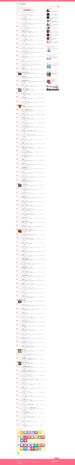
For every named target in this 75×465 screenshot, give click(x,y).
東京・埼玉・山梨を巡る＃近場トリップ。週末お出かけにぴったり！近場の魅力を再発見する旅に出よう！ (54, 57)
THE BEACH (24, 26)
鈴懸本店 (23, 163)
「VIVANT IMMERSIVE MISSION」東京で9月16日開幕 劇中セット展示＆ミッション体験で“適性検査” (54, 18)
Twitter (16, 463)
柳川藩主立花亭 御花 (25, 72)
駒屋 (22, 84)
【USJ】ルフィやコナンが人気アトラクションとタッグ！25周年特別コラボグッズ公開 (54, 29)
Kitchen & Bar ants (25, 155)
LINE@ (21, 463)
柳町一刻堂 (23, 349)
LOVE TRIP (24, 192)
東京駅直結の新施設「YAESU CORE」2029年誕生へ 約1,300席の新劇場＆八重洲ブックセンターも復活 (54, 22)
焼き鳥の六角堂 (24, 320)
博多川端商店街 (24, 167)
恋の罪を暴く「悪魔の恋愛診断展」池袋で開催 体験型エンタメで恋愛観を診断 (54, 15)
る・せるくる (24, 391)
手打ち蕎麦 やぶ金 (25, 399)
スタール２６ (24, 43)
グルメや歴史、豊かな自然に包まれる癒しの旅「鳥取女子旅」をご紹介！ (54, 65)
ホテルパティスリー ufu (26, 287)
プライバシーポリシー (28, 461)
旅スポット (49, 6)
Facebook (17, 463)
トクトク (23, 22)
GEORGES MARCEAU (25, 126)
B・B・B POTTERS (25, 39)
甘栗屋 (23, 142)
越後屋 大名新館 (24, 221)
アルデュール (24, 101)
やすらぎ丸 (23, 233)
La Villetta (24, 188)
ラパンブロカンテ (25, 14)
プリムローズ (24, 424)
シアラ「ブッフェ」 (25, 395)
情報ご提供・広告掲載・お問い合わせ (38, 461)
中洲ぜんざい (24, 225)
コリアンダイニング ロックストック (27, 378)
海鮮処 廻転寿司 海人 (25, 80)
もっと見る (58, 77)
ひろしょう (23, 420)
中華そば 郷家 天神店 (25, 51)
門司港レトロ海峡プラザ (25, 362)
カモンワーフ (24, 55)
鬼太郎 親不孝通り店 (25, 275)
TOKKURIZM (24, 18)
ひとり (22, 453)
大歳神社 (23, 254)
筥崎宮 (23, 113)
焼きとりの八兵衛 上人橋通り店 (27, 229)
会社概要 (21, 461)
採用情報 (32, 461)
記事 (47, 6)
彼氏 (25, 453)
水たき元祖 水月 (24, 341)
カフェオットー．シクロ (25, 316)
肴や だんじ (24, 262)
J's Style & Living (24, 217)
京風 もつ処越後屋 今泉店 (26, 109)
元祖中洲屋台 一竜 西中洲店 (26, 370)
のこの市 (23, 403)
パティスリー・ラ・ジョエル (26, 134)
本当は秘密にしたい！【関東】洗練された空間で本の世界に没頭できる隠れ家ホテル (54, 42)
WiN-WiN (23, 246)
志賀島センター (24, 279)
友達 (28, 453)
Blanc (23, 171)
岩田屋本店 (23, 196)
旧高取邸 (23, 105)
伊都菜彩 (23, 250)
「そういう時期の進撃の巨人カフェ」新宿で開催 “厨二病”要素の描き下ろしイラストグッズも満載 (54, 39)
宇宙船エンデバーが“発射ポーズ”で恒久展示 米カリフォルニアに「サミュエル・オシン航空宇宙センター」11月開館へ (54, 32)
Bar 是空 (23, 312)
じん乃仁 (23, 304)
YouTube (20, 463)
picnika (23, 291)
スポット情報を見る (24, 29)
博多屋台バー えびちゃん (26, 283)
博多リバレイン (24, 337)
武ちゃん (23, 200)
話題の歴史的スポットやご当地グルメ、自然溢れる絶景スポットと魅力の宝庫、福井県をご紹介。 (54, 74)
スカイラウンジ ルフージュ (26, 47)
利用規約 (24, 461)
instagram (19, 463)
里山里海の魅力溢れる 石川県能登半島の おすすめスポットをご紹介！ (54, 81)
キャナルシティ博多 (25, 374)
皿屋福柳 (23, 68)
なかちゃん (23, 333)
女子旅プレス (17, 6)
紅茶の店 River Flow (25, 345)
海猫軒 (23, 159)
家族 (32, 453)
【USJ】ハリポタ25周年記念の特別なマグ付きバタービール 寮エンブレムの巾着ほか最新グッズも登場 (54, 25)
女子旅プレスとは (18, 461)
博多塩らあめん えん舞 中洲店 (27, 130)
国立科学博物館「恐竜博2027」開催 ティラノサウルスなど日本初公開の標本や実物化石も (54, 12)
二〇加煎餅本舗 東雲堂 (25, 366)
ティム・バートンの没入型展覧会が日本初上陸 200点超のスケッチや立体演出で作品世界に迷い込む (54, 36)
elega (23, 138)
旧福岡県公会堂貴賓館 (25, 258)
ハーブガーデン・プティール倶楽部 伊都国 (28, 407)
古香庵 (23, 308)
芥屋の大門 (23, 76)
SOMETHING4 (24, 97)
